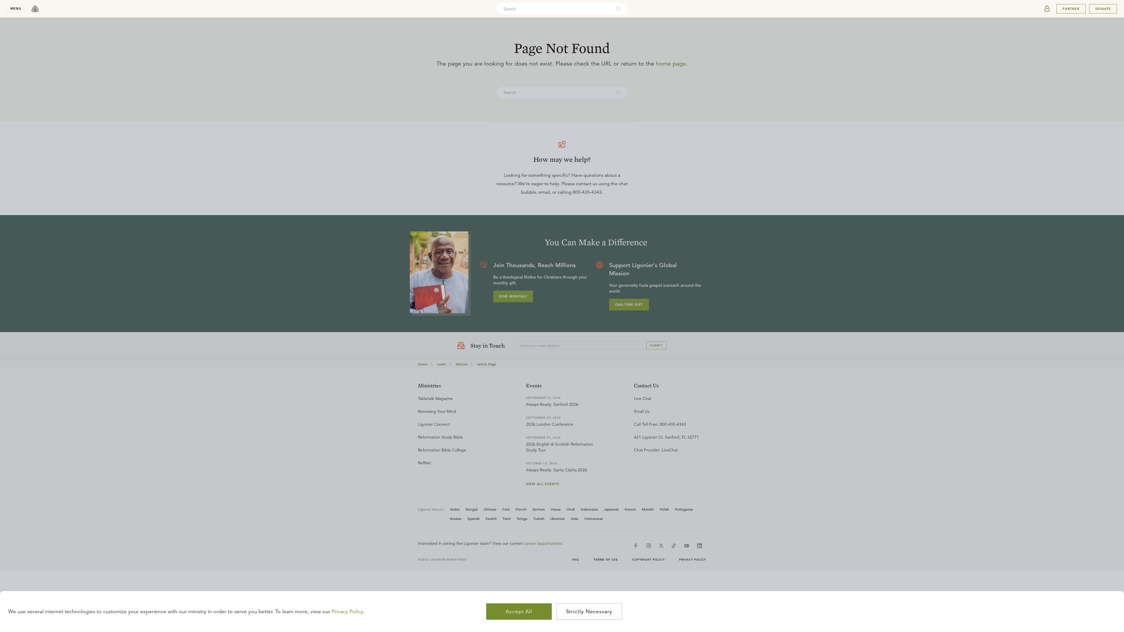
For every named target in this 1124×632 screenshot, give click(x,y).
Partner (1071, 9)
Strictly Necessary (589, 611)
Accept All (519, 611)
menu (15, 8)
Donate (1103, 9)
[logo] (35, 9)
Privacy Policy (347, 611)
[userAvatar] (1047, 9)
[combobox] (554, 8)
